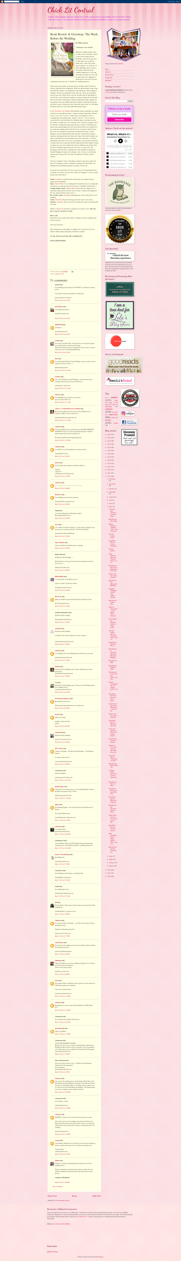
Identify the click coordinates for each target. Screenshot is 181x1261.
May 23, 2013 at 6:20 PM (62, 954)
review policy (109, 92)
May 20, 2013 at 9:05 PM (62, 726)
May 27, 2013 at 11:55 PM (62, 1034)
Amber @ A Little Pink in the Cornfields (67, 409)
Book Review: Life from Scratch (113, 740)
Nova (56, 524)
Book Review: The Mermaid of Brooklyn (113, 583)
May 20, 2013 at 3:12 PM (62, 476)
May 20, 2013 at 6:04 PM (62, 570)
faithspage (58, 960)
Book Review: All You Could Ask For (113, 849)
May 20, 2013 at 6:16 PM (62, 590)
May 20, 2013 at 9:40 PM (62, 742)
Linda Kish (58, 732)
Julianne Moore (71, 188)
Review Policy (109, 75)
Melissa (57, 1160)
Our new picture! (112, 550)
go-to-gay (115, 412)
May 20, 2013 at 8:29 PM (62, 708)
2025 (109, 438)
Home (74, 1196)
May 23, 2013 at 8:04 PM (62, 974)
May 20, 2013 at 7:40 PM (62, 644)
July (110, 500)
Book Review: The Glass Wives (113, 644)
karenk (57, 714)
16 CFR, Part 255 (82, 1217)
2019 (109, 457)
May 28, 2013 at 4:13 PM (62, 1072)
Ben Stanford (119, 64)
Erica (56, 980)
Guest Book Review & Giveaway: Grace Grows (113, 697)
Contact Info (108, 78)
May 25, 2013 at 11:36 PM (62, 996)
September (112, 492)
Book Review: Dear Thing (113, 520)
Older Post (96, 1196)
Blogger (101, 1257)
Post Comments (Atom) (62, 1200)
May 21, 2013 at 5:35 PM (62, 864)
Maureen (58, 395)
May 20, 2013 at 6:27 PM (62, 606)
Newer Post (52, 1196)
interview (113, 414)
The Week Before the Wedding (61, 111)
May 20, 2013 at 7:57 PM (62, 660)
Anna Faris (60, 202)
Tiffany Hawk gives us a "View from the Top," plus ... (113, 818)
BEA (106, 397)
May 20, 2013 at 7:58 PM (62, 676)
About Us (108, 72)
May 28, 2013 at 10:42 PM (62, 1092)
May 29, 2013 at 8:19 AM (62, 1154)
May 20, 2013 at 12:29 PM (62, 440)
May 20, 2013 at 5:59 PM (62, 548)
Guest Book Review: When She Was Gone (112, 723)
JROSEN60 (58, 325)
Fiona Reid (67, 195)
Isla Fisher (58, 179)
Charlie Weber (59, 184)
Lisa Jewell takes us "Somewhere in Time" (113, 758)
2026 (109, 434)
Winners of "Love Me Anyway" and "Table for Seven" (112, 748)
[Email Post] (72, 271)
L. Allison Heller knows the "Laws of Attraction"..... (113, 774)
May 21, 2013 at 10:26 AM (62, 848)
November (112, 484)
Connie (57, 1140)
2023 (109, 444)
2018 (109, 460)
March (111, 859)
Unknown (58, 427)
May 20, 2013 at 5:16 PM (62, 536)
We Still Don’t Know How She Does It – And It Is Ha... (113, 707)
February (112, 863)
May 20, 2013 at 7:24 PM (62, 622)
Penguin (59, 209)
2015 (109, 470)
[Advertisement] (53, 1234)
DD (56, 902)
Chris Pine (58, 200)
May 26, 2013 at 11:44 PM (62, 1010)
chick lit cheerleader (111, 405)
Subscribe (119, 120)
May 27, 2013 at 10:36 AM (62, 1022)
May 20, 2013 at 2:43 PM (62, 456)
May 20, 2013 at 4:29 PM (62, 504)
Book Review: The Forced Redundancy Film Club (113, 568)
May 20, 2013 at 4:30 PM (62, 518)
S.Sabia (57, 341)
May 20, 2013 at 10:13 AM (62, 388)
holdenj (57, 666)
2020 (109, 454)
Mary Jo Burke (59, 542)
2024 (109, 441)
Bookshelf (108, 80)
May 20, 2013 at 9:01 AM (62, 352)
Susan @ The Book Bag (62, 854)
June (110, 503)
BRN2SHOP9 (59, 576)
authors (114, 397)
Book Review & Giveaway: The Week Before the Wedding (113, 653)
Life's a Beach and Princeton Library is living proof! (113, 623)
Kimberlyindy (59, 786)
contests (57, 274)
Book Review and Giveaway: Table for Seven (113, 808)
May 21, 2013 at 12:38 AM (62, 798)
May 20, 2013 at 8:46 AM (62, 334)
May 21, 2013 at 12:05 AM (62, 780)
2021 (109, 450)
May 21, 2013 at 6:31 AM (62, 820)
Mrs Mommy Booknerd (62, 698)
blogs (116, 400)
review (62, 274)
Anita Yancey (59, 942)
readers (113, 417)
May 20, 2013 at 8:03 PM (62, 692)
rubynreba (58, 826)
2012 (109, 870)
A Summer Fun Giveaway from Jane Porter (112, 512)
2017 (109, 463)
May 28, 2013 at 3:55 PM (62, 1054)
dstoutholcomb (59, 1028)
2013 (109, 476)
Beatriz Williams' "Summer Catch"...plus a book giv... (113, 527)
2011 (109, 873)
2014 (109, 473)
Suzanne (57, 377)
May (110, 507)
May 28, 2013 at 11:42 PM (62, 1108)
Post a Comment (57, 1186)
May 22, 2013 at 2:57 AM (62, 896)
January (111, 866)
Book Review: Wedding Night (113, 667)
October (111, 489)
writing (115, 423)
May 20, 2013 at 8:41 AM (62, 318)
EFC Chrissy (59, 748)
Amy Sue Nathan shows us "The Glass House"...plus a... (113, 635)
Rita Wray (58, 596)
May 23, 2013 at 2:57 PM (62, 936)
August (111, 497)
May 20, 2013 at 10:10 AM (62, 370)
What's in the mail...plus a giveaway (113, 575)
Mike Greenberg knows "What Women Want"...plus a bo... (113, 838)
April (111, 856)
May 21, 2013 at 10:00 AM (62, 834)
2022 (109, 447)
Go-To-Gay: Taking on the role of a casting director (113, 732)
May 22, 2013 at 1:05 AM (62, 880)
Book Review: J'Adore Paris (113, 602)
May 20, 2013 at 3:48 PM (62, 488)
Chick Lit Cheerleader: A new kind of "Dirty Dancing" (113, 611)
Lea (56, 682)
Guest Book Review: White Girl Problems (113, 799)
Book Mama (59, 307)
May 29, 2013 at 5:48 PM (62, 1182)
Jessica (57, 463)
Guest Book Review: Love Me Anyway (112, 827)
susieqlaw (58, 628)
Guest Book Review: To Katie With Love (113, 791)
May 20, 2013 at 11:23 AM (62, 420)
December (112, 479)
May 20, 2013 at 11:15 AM (62, 402)
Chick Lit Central (70, 9)
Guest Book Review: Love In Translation (113, 543)
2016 (109, 467)
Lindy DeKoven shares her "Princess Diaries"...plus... (113, 558)
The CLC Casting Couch (112, 536)
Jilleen (57, 804)
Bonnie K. (58, 495)
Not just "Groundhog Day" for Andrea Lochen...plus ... (113, 686)
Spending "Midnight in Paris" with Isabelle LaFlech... (112, 593)
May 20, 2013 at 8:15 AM (62, 300)
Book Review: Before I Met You (113, 765)
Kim (56, 359)
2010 (109, 876)
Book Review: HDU (113, 661)
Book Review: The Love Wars (113, 783)
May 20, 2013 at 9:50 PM (62, 764)
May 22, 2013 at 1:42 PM (62, 914)
